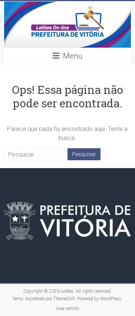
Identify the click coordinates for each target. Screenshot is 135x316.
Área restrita (67, 308)
